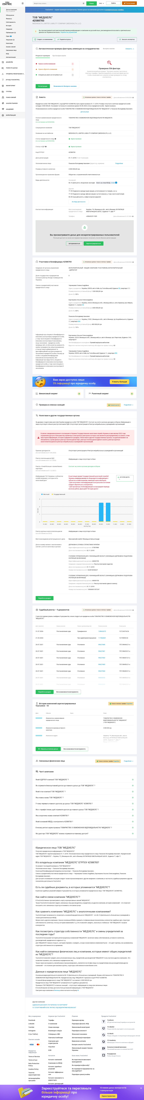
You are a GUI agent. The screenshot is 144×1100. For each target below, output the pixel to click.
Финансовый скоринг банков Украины (82, 1049)
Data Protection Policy (33, 1065)
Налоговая (9, 43)
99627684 (101, 671)
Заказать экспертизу (128, 39)
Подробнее (119, 163)
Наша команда (53, 1027)
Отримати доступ (114, 405)
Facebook (31, 1020)
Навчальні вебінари (55, 1037)
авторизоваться (74, 243)
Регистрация (130, 3)
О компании (52, 1024)
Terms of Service (34, 1056)
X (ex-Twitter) (33, 1034)
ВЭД (7, 54)
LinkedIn (31, 1024)
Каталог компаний (55, 1059)
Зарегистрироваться (93, 243)
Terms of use (32, 1060)
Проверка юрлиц (78, 1020)
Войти (113, 3)
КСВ (49, 1050)
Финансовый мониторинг (81, 1027)
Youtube (31, 1027)
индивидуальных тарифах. (114, 10)
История (8, 25)
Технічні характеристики (34, 1074)
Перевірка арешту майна (81, 1074)
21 (83, 305)
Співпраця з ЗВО (54, 1034)
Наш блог (51, 1047)
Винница (57, 990)
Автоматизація (11, 57)
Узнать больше (119, 381)
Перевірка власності (79, 1030)
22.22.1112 (39, 728)
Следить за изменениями (44, 39)
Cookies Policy (33, 1069)
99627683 (101, 664)
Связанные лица (11, 50)
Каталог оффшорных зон (55, 1073)
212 (79, 321)
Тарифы (51, 1020)
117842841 (102, 638)
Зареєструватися (108, 1096)
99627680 (101, 644)
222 (129, 288)
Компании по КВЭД (55, 1063)
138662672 (102, 631)
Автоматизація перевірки (81, 1037)
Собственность (10, 22)
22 (75, 305)
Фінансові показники (79, 1034)
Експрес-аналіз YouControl (81, 1044)
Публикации (10, 32)
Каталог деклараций (55, 1083)
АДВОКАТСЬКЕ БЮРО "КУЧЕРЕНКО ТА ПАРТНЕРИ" (49, 1005)
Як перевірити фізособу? (80, 1065)
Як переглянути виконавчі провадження (81, 1061)
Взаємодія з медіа (55, 1030)
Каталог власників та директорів (56, 1079)
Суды (8, 36)
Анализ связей (10, 47)
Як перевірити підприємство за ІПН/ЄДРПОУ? (83, 1070)
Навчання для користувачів (53, 1042)
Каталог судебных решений (54, 1068)
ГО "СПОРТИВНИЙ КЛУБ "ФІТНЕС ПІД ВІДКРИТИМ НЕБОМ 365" (54, 1007)
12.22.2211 (39, 718)
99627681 (101, 651)
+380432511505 (91, 216)
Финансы (9, 18)
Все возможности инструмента (67, 692)
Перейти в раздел (44, 598)
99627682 (101, 658)
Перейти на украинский (68, 32)
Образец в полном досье (49, 749)
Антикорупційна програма (34, 1079)
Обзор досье (10, 15)
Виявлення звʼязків (79, 1041)
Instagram (31, 1030)
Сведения (9, 29)
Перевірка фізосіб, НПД (80, 1024)
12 (119, 288)
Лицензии (10, 40)
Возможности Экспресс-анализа (65, 86)
